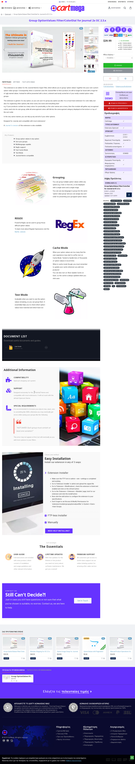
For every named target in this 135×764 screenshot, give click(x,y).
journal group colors (110, 222)
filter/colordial (108, 283)
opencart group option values (113, 271)
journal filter (127, 200)
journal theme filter (109, 228)
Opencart (8, 14)
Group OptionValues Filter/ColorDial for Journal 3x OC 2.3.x (15, 651)
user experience (120, 283)
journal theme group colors (112, 252)
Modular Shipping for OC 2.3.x (40, 651)
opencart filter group (110, 261)
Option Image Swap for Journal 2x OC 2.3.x (68, 651)
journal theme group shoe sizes (113, 246)
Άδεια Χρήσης (108, 55)
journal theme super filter (111, 231)
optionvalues (124, 280)
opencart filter (122, 255)
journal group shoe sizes (111, 216)
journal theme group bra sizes (113, 249)
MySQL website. (20, 232)
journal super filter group (111, 207)
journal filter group (123, 204)
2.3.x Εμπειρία (121, 286)
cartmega (107, 286)
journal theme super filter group (113, 237)
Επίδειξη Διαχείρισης (118, 108)
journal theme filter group (111, 234)
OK (132, 757)
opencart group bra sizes (112, 277)
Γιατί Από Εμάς (28, 82)
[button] (4, 50)
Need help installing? (59, 531)
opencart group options (111, 268)
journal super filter (109, 204)
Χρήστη (106, 289)
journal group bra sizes (111, 219)
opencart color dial (110, 255)
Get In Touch (82, 601)
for (113, 286)
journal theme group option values (114, 243)
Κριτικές (16, 82)
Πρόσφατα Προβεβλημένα (13, 670)
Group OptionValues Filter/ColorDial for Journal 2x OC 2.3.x (21, 676)
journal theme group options (113, 240)
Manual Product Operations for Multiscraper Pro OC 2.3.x (121, 651)
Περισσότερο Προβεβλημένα (39, 670)
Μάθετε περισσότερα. (74, 761)
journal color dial (116, 200)
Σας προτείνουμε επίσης (12, 632)
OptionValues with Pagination (93, 651)
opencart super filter (110, 258)
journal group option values (112, 213)
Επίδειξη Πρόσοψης (118, 103)
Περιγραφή (6, 82)
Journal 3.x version (11, 125)
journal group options (110, 210)
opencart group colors (111, 280)
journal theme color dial (111, 225)
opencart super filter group (112, 264)
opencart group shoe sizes (112, 274)
